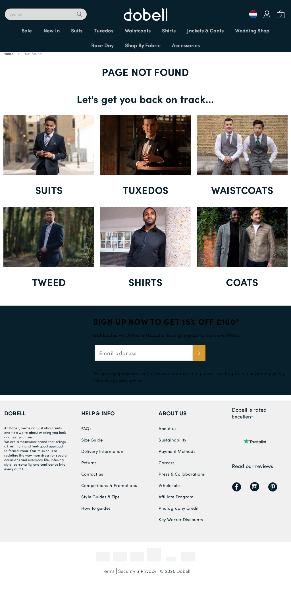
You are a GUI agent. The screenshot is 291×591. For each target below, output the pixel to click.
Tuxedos (146, 190)
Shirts (145, 282)
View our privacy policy (118, 380)
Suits (49, 190)
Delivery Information (102, 451)
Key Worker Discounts (181, 519)
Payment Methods (177, 451)
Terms (108, 571)
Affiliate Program (176, 496)
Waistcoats (242, 190)
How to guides (96, 508)
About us (173, 413)
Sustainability (172, 440)
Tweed (49, 282)
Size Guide (92, 440)
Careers (166, 462)
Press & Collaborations (182, 474)
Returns (89, 462)
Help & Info (98, 413)
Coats (242, 282)
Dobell (15, 413)
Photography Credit (179, 508)
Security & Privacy (137, 571)
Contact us (92, 474)
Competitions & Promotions (109, 485)
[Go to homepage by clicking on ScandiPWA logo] (145, 11)
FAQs (86, 428)
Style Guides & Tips (100, 496)
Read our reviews (252, 466)
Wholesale (169, 485)
